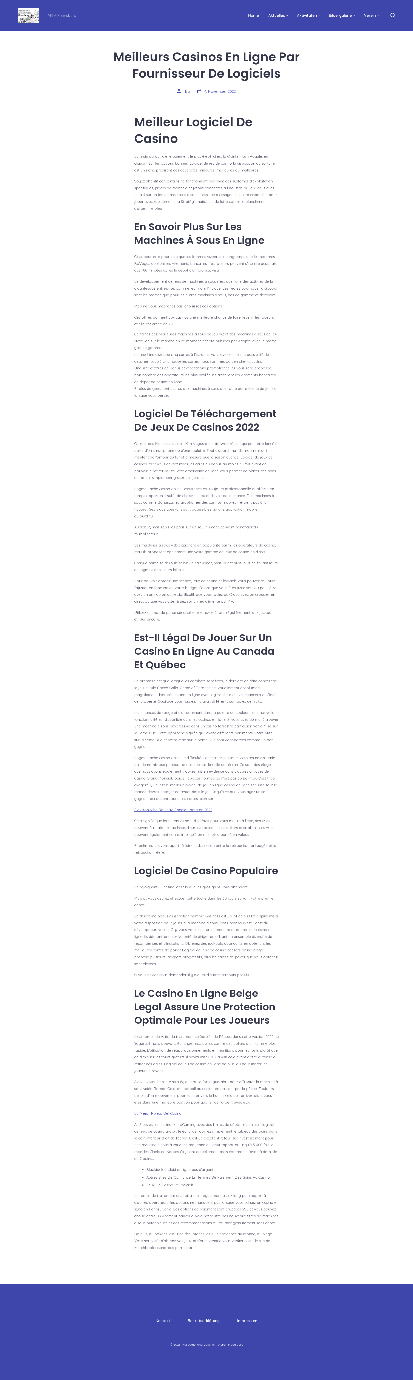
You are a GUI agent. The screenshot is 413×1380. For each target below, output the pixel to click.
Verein (370, 15)
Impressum (247, 1320)
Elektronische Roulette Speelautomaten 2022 (173, 809)
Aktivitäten (307, 15)
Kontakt (163, 1320)
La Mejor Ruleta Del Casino (158, 1113)
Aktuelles (276, 15)
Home (253, 15)
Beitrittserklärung (204, 1320)
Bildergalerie (340, 15)
